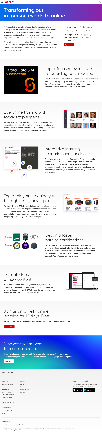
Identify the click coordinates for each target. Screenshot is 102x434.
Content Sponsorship (8, 402)
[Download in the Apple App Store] (78, 391)
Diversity (4, 400)
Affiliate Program (7, 397)
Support (23, 381)
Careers (4, 387)
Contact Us (23, 384)
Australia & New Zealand (9, 411)
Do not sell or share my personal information (13, 425)
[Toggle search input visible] (100, 2)
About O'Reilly (7, 381)
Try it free (68, 45)
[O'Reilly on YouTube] (12, 372)
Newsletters (23, 387)
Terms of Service (6, 430)
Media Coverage (7, 392)
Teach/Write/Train (7, 384)
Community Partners (8, 394)
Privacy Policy (24, 389)
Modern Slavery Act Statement (40, 430)
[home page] (9, 2)
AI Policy (22, 392)
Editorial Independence (25, 430)
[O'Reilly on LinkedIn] (9, 372)
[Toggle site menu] (2, 2)
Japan (3, 413)
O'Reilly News (5, 389)
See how (8, 361)
